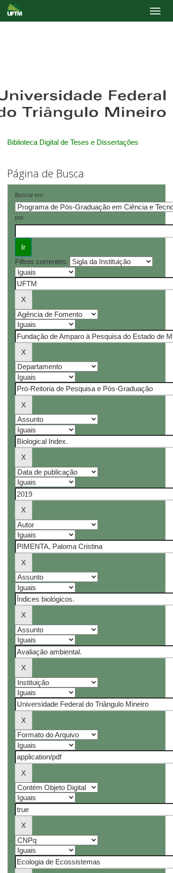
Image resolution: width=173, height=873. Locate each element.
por (19, 217)
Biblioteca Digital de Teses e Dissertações (72, 142)
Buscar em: (29, 195)
